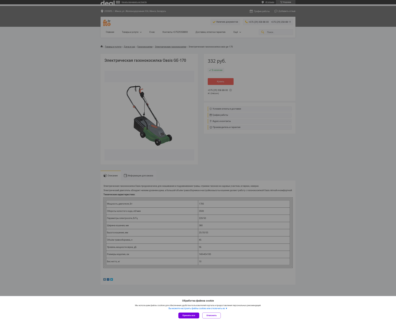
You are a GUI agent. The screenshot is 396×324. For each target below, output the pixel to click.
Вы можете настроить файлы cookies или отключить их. (197, 308)
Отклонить (211, 315)
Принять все (188, 315)
